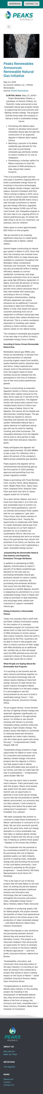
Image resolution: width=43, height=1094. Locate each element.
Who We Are (9, 1051)
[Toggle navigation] (8, 26)
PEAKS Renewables (19, 90)
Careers (7, 1082)
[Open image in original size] (18, 15)
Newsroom (8, 1079)
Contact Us (9, 1085)
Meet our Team (10, 1054)
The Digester (9, 1067)
